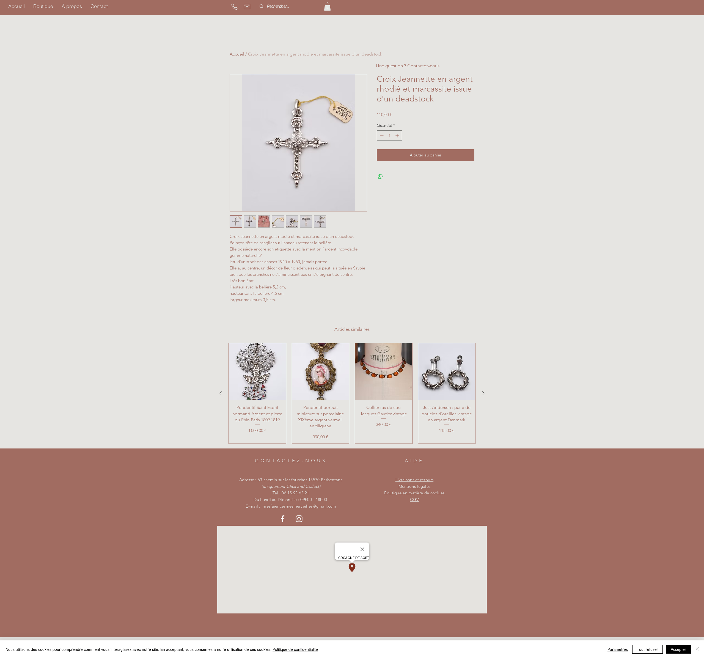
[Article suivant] (483, 393)
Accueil (237, 54)
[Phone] (234, 6)
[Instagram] (299, 518)
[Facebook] (282, 518)
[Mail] (246, 6)
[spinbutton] (389, 135)
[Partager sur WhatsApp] (380, 176)
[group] (352, 393)
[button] (327, 6)
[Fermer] (697, 649)
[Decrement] (381, 135)
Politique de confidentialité (295, 649)
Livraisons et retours (414, 479)
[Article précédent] (220, 393)
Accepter (678, 649)
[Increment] (397, 135)
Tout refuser (647, 649)
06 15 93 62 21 (295, 492)
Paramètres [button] (617, 649)
